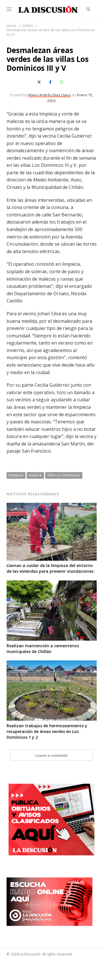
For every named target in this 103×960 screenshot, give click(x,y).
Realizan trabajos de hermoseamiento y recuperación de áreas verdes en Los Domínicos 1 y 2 (47, 731)
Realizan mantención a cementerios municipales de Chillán (43, 648)
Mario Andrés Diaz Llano (49, 94)
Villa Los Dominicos (63, 475)
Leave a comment (51, 755)
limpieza (16, 475)
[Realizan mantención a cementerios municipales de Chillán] (52, 583)
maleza (35, 475)
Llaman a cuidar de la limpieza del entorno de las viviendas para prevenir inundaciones (50, 568)
